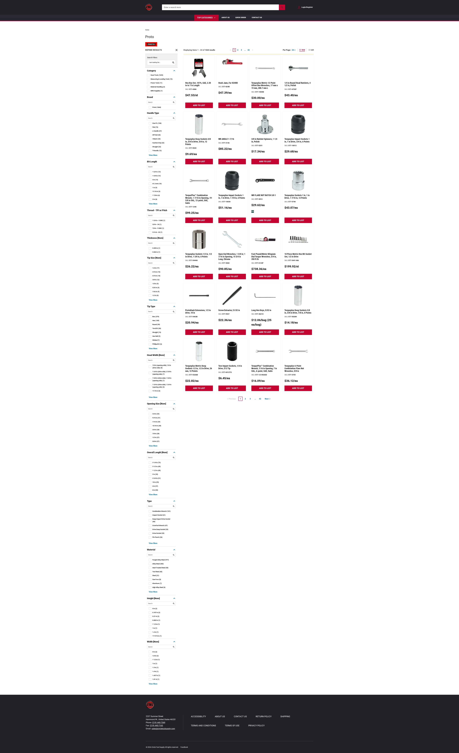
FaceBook (184, 747)
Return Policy (264, 716)
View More (153, 155)
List (312, 50)
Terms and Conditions (203, 725)
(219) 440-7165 (156, 725)
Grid (303, 50)
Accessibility (198, 716)
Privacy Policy (256, 725)
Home (147, 30)
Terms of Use (232, 725)
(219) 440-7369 (158, 722)
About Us (225, 17)
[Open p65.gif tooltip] (252, 211)
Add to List (199, 105)
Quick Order (240, 17)
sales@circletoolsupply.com (163, 729)
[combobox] (223, 7)
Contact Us (257, 17)
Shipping (285, 716)
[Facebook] (191, 747)
